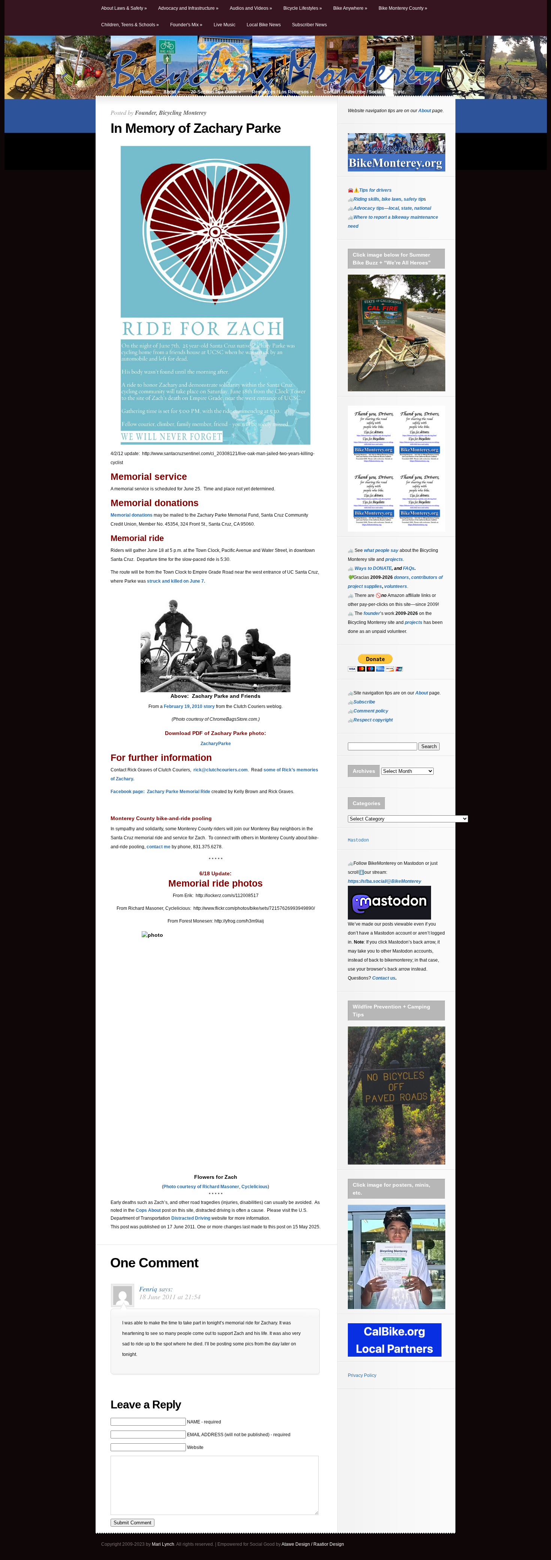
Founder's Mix (186, 24)
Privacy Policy (362, 1375)
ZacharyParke (216, 743)
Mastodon (358, 840)
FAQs (408, 568)
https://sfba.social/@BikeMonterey (384, 881)
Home (146, 92)
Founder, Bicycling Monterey (171, 112)
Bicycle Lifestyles (302, 8)
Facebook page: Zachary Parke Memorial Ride (160, 791)
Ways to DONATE (373, 568)
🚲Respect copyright (370, 720)
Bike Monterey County (403, 8)
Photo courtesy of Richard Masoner (201, 1186)
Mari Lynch (163, 1544)
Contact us (383, 978)
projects (413, 622)
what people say (381, 550)
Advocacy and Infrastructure (188, 8)
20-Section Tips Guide (216, 92)
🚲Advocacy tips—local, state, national (389, 208)
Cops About (148, 1210)
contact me (159, 846)
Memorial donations (132, 515)
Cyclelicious (254, 1186)
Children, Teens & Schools (130, 24)
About (171, 92)
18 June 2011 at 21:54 (170, 1296)
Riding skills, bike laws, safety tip (388, 199)
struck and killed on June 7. (176, 581)
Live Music (224, 24)
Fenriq (148, 1288)
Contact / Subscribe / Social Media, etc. (364, 92)
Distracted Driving (190, 1218)
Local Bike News (264, 24)
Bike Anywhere (350, 8)
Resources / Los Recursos (282, 92)
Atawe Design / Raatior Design (312, 1544)
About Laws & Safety (124, 8)
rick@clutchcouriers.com (220, 769)
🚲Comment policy (368, 711)
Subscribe (364, 702)
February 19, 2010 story (189, 706)
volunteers (395, 586)
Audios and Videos (251, 8)
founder (372, 613)
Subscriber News (309, 24)
